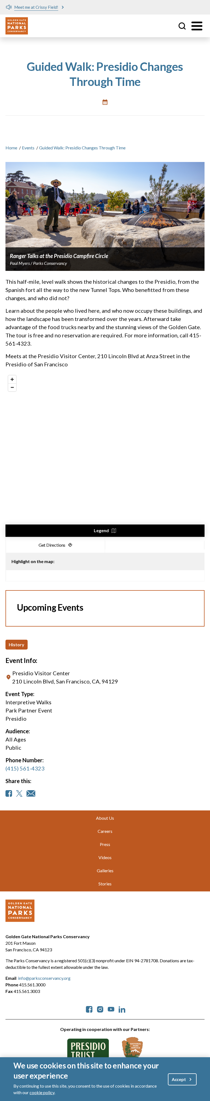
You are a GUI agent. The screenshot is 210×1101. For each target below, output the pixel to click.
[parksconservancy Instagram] (100, 1008)
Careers (105, 831)
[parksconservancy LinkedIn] (122, 1008)
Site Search (182, 26)
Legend (101, 530)
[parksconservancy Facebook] (89, 1008)
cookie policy (42, 1092)
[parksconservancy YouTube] (111, 1008)
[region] (105, 455)
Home (11, 147)
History (16, 644)
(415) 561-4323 (25, 768)
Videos (105, 857)
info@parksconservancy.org (44, 978)
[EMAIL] (31, 793)
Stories (105, 883)
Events (28, 147)
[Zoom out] (12, 387)
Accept (179, 1079)
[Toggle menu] (197, 26)
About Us (105, 818)
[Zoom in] (12, 379)
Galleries (105, 870)
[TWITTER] (19, 793)
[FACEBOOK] (8, 793)
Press (105, 844)
